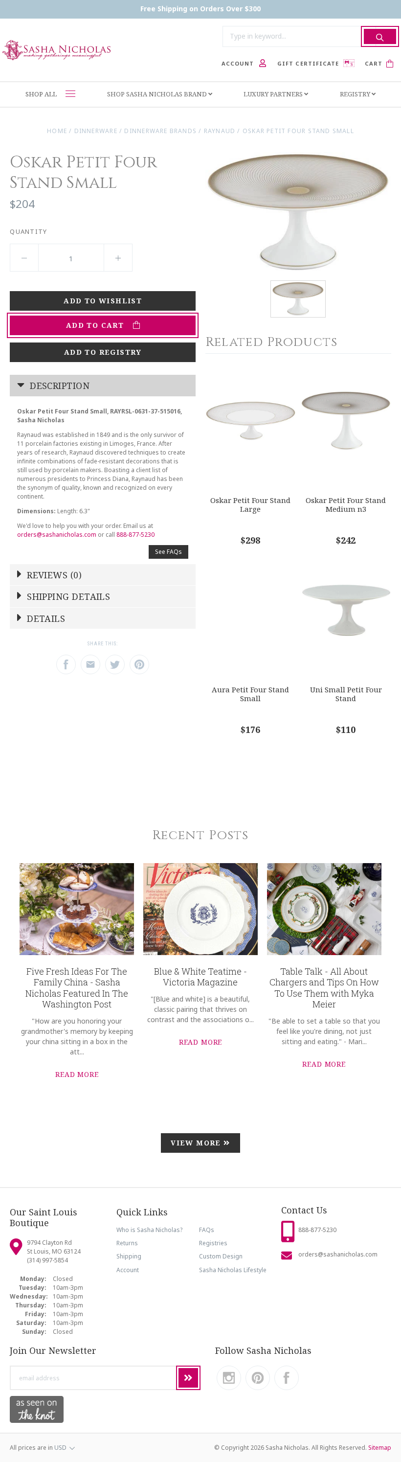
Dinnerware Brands (160, 131)
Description (58, 385)
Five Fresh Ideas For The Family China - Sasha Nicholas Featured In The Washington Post (76, 987)
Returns (127, 1243)
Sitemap (379, 1447)
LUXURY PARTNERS (274, 94)
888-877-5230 (135, 534)
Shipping (128, 1256)
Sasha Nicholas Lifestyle (233, 1270)
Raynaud (220, 131)
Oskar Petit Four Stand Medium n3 (346, 504)
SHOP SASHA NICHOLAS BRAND (157, 94)
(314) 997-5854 (47, 1260)
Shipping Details (67, 596)
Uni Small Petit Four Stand (346, 694)
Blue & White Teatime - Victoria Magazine (200, 976)
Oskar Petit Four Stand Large (250, 504)
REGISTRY (356, 94)
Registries (213, 1243)
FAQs (206, 1230)
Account (127, 1270)
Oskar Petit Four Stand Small (298, 131)
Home (57, 131)
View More (197, 1142)
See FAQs (168, 552)
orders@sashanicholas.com (56, 534)
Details (45, 618)
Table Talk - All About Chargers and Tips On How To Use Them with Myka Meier (324, 987)
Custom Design (221, 1256)
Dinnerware (95, 131)
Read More (77, 1074)
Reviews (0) (53, 575)
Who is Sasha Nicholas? (149, 1230)
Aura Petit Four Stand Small (250, 694)
